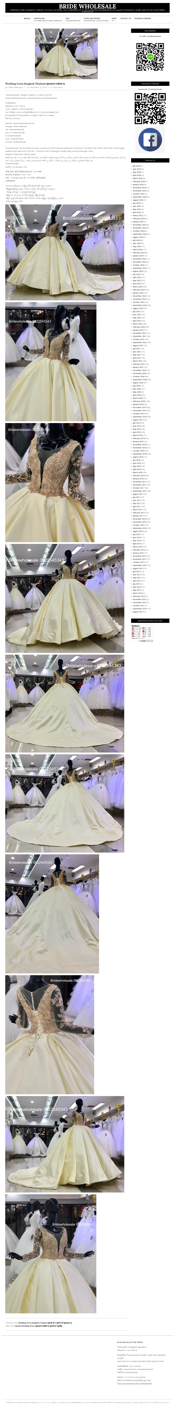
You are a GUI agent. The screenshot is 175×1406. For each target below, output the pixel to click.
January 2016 (138, 553)
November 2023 (139, 262)
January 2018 (138, 478)
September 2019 (140, 416)
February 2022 (139, 327)
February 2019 (139, 438)
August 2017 (138, 494)
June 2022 (137, 314)
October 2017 (139, 488)
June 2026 (137, 169)
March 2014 (138, 593)
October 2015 (139, 562)
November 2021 (139, 336)
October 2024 (139, 231)
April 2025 (137, 212)
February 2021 (139, 364)
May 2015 (137, 577)
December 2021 (139, 333)
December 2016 (139, 519)
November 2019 (139, 410)
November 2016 (139, 522)
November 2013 (139, 602)
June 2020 (137, 389)
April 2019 (137, 432)
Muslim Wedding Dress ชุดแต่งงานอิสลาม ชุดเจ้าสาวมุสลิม (38, 1326)
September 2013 (140, 608)
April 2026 (137, 175)
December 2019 (139, 407)
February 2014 (139, 596)
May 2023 (137, 280)
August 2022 (138, 308)
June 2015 (137, 574)
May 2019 (137, 429)
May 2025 (137, 209)
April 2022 (137, 320)
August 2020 (138, 382)
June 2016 (137, 537)
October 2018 (139, 450)
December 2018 (139, 444)
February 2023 (139, 290)
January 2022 (138, 330)
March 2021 (138, 361)
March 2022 (138, 324)
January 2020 (138, 404)
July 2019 (136, 423)
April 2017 (137, 506)
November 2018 (139, 447)
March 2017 (138, 509)
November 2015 (139, 559)
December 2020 (139, 370)
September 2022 (140, 305)
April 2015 (137, 581)
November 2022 (139, 299)
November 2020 (139, 373)
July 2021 (136, 348)
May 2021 (137, 355)
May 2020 (137, 392)
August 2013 (138, 611)
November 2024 (139, 228)
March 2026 (138, 178)
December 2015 (139, 556)
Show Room (58, 87)
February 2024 (139, 252)
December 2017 (139, 481)
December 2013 (139, 599)
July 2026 (136, 166)
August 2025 (138, 200)
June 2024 (137, 243)
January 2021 (138, 367)
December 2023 (139, 259)
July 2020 (136, 385)
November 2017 (139, 485)
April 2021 (137, 358)
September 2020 (140, 379)
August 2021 (138, 345)
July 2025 (136, 203)
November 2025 (139, 190)
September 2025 (140, 197)
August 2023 (138, 271)
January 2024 (138, 255)
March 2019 (138, 435)
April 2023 (137, 283)
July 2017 (136, 497)
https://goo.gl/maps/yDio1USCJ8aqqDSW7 (134, 1383)
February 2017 (139, 512)
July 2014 (136, 584)
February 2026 (139, 181)
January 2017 (138, 516)
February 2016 (139, 550)
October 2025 (139, 194)
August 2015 (138, 568)
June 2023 (137, 277)
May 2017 (137, 503)
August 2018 (138, 457)
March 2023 (138, 286)
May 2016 (137, 540)
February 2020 (139, 401)
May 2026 (137, 172)
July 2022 (136, 311)
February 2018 (139, 475)
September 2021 (140, 342)
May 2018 (137, 466)
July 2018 (136, 460)
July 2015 (136, 571)
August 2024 (138, 237)
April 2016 (137, 543)
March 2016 (138, 546)
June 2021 (137, 351)
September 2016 (140, 528)
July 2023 (136, 274)
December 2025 (139, 187)
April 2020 (137, 395)
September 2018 (140, 454)
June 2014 (137, 587)
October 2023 (139, 265)
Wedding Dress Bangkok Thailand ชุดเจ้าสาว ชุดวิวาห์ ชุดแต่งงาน (45, 1323)
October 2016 (139, 525)
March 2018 (138, 472)
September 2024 (140, 234)
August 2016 (138, 531)
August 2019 (138, 420)
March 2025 (138, 215)
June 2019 (137, 426)
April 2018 (137, 469)
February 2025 (139, 218)
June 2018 (137, 463)
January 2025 (138, 221)
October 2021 (139, 339)
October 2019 (139, 413)
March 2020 (138, 398)
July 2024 (136, 240)
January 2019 (138, 441)
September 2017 (140, 491)
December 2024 (139, 224)
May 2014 (137, 590)
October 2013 (139, 605)
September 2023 (140, 268)
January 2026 (138, 184)
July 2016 (136, 534)
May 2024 (137, 246)
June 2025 (137, 206)
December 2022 (139, 296)
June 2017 (137, 500)
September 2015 (140, 565)
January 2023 (138, 293)
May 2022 (137, 317)
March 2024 (138, 249)
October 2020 (139, 376)
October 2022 (139, 302)
